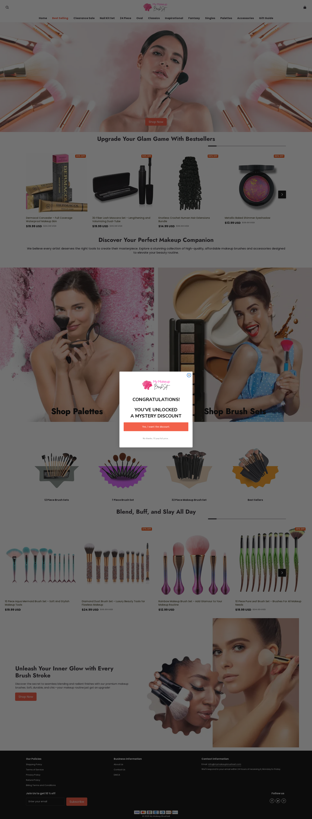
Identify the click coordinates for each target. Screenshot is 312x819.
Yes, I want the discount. (156, 427)
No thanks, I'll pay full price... (156, 438)
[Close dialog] (189, 375)
